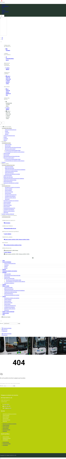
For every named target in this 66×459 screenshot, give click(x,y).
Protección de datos (7, 438)
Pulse (3, 7)
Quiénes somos (5, 6)
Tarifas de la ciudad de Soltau (11, 171)
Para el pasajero (8, 190)
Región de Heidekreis (6, 261)
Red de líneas (8, 145)
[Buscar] (19, 323)
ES (1, 122)
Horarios (4, 284)
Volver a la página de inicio (10, 129)
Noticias (3, 4)
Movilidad (4, 272)
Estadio (6, 131)
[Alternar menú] (0, 124)
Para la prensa (8, 193)
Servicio (4, 296)
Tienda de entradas (9, 166)
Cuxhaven (7, 132)
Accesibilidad (5, 439)
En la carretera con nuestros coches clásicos (14, 151)
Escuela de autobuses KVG (10, 194)
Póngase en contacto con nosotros (12, 187)
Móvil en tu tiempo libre (10, 148)
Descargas (7, 199)
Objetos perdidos (8, 188)
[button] (33, 258)
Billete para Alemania (9, 168)
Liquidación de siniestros (10, 196)
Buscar (1, 323)
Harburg (6, 134)
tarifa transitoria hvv (9, 172)
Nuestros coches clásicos (10, 197)
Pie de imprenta (6, 436)
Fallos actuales (8, 144)
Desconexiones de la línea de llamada (13, 147)
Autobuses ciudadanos (9, 283)
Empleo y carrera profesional (8, 311)
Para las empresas (9, 191)
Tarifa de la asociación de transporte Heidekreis (15, 169)
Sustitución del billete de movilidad (12, 174)
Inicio (3, 260)
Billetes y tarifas (5, 285)
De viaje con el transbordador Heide (12, 150)
